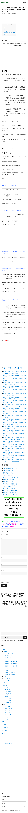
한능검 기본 (8, 691)
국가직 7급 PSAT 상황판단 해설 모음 (11, 473)
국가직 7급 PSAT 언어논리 (11, 661)
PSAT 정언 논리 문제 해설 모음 (10, 484)
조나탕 (5, 13)
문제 (4, 29)
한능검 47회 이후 (8, 689)
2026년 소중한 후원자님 (7, 743)
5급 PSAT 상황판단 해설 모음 (9, 470)
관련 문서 (5, 34)
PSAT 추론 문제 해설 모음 (9, 488)
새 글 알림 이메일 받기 (5, 582)
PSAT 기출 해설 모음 (8, 481)
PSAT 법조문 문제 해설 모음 (9, 492)
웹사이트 (2, 570)
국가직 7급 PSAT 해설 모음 (9, 475)
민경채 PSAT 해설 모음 (8, 479)
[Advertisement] (14, 19)
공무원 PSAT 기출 (15, 524)
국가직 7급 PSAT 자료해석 (11, 666)
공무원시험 (20, 523)
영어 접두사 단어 (6, 730)
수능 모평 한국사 (8, 708)
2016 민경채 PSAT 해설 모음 (9, 468)
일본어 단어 (4, 733)
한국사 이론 (6, 719)
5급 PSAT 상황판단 (9, 655)
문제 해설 (5, 31)
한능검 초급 (8, 698)
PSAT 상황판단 (14, 521)
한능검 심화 (8, 693)
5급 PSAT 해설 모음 (7, 472)
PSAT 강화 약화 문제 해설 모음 (10, 490)
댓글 (2, 538)
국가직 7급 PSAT (7, 659)
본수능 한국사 (8, 706)
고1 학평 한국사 (8, 714)
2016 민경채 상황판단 (13, 523)
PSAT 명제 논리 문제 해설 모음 (10, 483)
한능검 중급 (8, 700)
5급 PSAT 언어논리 (9, 653)
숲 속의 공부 (5, 2)
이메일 (2, 564)
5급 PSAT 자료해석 (9, 657)
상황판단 (12, 526)
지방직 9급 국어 (6, 678)
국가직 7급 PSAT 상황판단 (11, 663)
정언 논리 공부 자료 (7, 486)
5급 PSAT (5, 651)
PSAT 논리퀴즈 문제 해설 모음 (10, 494)
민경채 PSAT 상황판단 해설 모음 (10, 477)
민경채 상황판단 (5, 521)
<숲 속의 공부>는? (6, 796)
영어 (3, 799)
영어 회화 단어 (5, 727)
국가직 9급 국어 (6, 676)
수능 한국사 (6, 704)
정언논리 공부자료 (7, 682)
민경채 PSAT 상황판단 (10, 672)
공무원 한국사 (6, 717)
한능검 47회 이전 (8, 696)
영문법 (3, 721)
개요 (4, 27)
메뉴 (25, 2)
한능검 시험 (6, 687)
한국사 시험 (4, 685)
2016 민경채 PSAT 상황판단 (9, 32)
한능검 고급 (8, 702)
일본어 (3, 806)
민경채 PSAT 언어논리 (10, 670)
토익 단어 (4, 724)
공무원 (3, 803)
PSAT (19, 521)
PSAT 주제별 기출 (7, 680)
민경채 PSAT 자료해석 (10, 674)
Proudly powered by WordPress (14, 810)
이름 (2, 557)
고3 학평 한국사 (8, 710)
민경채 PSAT (8, 524)
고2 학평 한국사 (8, 712)
